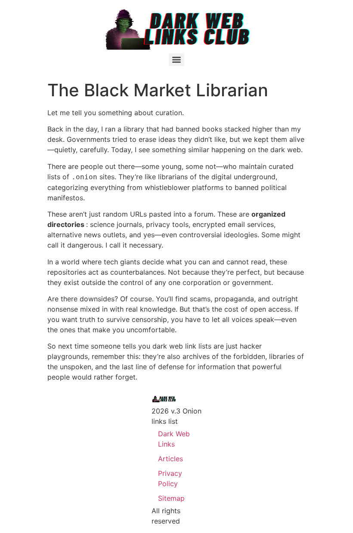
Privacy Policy (170, 478)
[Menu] (176, 59)
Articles (170, 458)
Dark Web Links (174, 438)
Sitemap (171, 498)
